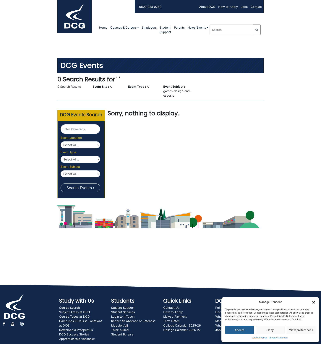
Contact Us (171, 307)
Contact (256, 7)
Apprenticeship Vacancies (77, 339)
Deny (270, 330)
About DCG (207, 7)
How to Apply (228, 7)
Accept (239, 330)
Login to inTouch (122, 316)
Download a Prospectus (76, 330)
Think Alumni (120, 330)
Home (103, 27)
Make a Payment (175, 316)
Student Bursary (122, 334)
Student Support (165, 30)
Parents (179, 27)
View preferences (301, 330)
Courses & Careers (123, 27)
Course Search (69, 307)
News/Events (197, 27)
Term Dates (171, 321)
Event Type (68, 152)
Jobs (244, 7)
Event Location (71, 137)
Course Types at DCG (74, 316)
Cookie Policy (259, 337)
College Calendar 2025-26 (182, 325)
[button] (313, 302)
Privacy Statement (278, 337)
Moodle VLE (119, 325)
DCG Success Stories (74, 334)
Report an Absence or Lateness (133, 321)
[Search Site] (257, 30)
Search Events (80, 188)
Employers (149, 27)
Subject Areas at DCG (74, 312)
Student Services (123, 312)
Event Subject (70, 166)
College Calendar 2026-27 (182, 330)
